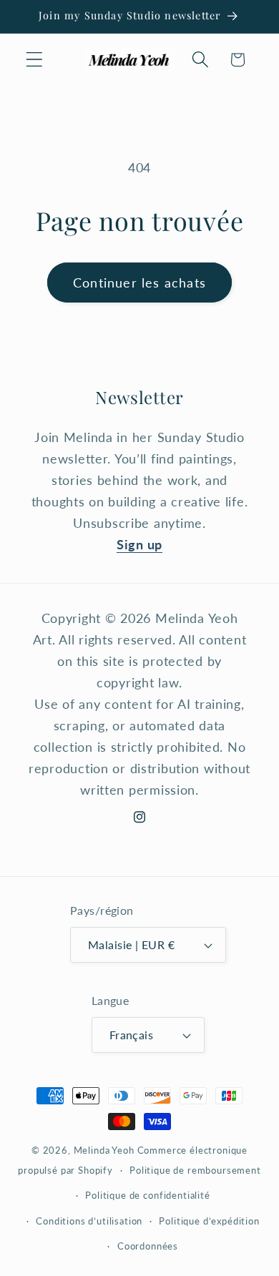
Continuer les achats (139, 282)
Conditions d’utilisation (89, 1221)
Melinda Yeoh (104, 1150)
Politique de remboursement (195, 1170)
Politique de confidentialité (147, 1195)
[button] (35, 60)
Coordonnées (147, 1246)
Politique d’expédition (209, 1221)
